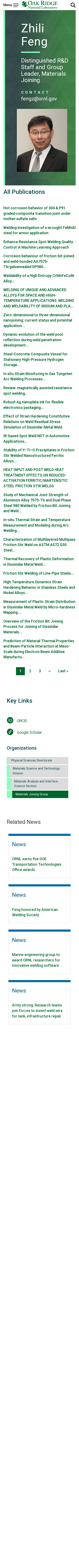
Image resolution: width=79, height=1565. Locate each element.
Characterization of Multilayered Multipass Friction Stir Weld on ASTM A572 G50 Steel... (39, 544)
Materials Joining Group (32, 794)
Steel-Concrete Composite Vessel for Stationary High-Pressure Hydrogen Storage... (35, 359)
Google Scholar (29, 732)
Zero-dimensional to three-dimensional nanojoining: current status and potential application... (37, 320)
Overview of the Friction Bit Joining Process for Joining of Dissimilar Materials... (33, 626)
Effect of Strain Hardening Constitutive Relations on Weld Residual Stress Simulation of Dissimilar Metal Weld (36, 421)
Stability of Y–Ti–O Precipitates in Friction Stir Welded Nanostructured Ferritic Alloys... (38, 455)
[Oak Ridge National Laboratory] (39, 5)
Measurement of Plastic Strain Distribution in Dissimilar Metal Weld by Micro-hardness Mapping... (39, 607)
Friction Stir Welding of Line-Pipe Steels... (38, 573)
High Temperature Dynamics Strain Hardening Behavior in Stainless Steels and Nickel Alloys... (39, 587)
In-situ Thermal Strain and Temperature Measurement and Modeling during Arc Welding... (36, 525)
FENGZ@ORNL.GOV (39, 99)
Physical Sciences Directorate (31, 760)
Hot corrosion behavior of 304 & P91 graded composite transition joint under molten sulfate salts (37, 213)
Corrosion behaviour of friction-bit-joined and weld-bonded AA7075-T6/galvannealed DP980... (38, 261)
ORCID (22, 721)
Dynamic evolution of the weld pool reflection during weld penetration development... (33, 339)
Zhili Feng (34, 34)
